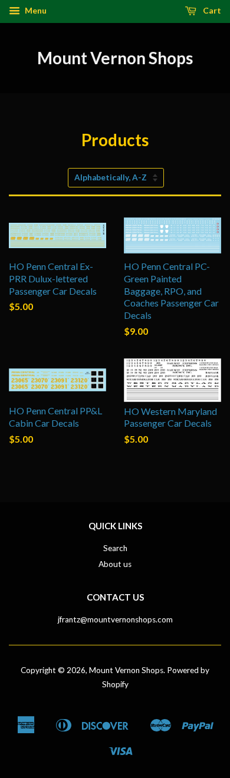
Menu (35, 10)
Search (115, 548)
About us (115, 564)
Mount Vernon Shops (115, 58)
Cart (211, 10)
